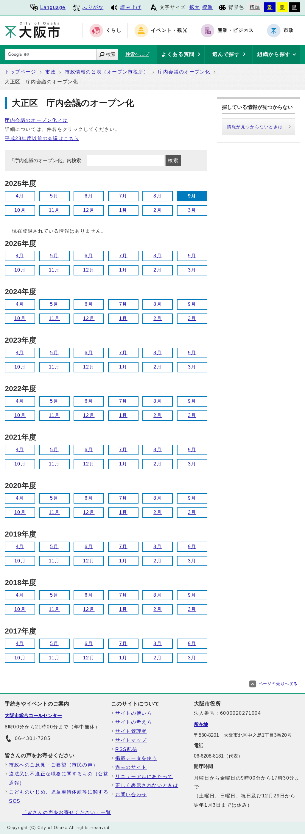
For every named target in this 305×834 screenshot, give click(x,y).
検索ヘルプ (137, 54)
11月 (54, 210)
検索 (111, 54)
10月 (20, 210)
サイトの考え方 (133, 722)
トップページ (20, 71)
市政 (50, 71)
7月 (123, 195)
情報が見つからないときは (255, 126)
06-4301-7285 (32, 738)
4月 (20, 195)
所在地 (201, 724)
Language (53, 7)
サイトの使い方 (133, 713)
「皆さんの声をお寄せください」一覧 (66, 812)
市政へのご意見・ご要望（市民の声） (53, 764)
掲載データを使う (136, 758)
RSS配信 (126, 749)
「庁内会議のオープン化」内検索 (46, 160)
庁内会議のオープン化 (184, 71)
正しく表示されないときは (146, 785)
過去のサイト (131, 767)
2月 (157, 210)
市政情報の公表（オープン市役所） (107, 71)
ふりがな (93, 7)
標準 (207, 7)
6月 (89, 195)
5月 (54, 195)
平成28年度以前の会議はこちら (42, 138)
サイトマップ (131, 740)
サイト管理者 (131, 731)
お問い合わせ (131, 794)
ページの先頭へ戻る (278, 683)
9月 (192, 255)
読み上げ (130, 7)
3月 (192, 210)
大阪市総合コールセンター (33, 715)
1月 (123, 210)
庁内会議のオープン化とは (36, 120)
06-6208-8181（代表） (218, 755)
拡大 (194, 7)
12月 (89, 210)
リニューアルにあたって (144, 776)
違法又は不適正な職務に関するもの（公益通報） (58, 778)
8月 (157, 195)
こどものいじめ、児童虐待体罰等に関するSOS (58, 796)
